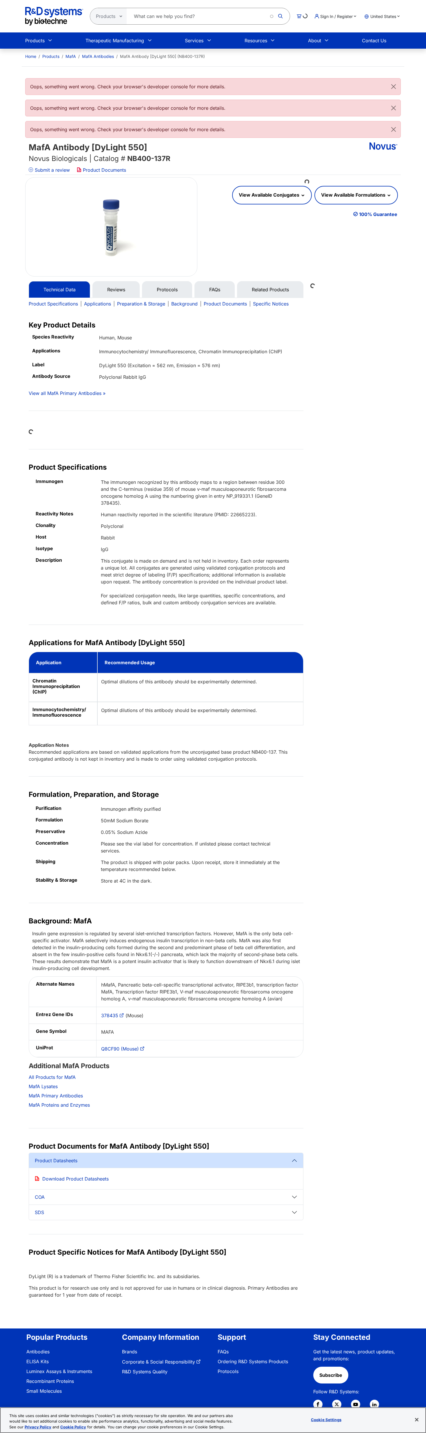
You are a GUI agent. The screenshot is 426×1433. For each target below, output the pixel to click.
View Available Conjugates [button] (270, 195)
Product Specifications (53, 304)
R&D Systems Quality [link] (145, 1372)
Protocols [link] (228, 1371)
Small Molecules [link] (44, 1391)
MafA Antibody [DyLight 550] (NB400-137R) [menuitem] (162, 56)
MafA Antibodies (98, 56)
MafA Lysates (43, 1086)
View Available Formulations (354, 195)
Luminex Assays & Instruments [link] (59, 1371)
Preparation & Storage (141, 304)
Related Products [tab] (270, 289)
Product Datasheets (56, 1160)
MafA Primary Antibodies (56, 1096)
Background (184, 304)
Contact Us (374, 40)
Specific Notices (271, 304)
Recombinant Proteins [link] (50, 1381)
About (314, 40)
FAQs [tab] (214, 289)
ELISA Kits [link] (37, 1361)
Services (194, 40)
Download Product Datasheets (75, 1179)
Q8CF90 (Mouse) (120, 1049)
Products (35, 40)
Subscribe (330, 1375)
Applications (97, 304)
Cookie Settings (326, 1419)
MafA (70, 56)
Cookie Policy (73, 1427)
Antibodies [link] (38, 1352)
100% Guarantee (378, 214)
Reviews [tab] (116, 289)
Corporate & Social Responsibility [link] (158, 1362)
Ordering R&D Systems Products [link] (253, 1361)
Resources (256, 40)
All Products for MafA (52, 1077)
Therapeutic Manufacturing (114, 40)
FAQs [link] (223, 1352)
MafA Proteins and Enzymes (59, 1105)
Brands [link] (129, 1352)
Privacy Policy (38, 1427)
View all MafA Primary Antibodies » (67, 393)
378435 (109, 1015)
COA (40, 1197)
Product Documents (103, 170)
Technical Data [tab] (59, 289)
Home (30, 56)
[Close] (393, 86)
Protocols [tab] (167, 289)
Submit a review (51, 170)
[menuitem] (30, 56)
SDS (39, 1212)
